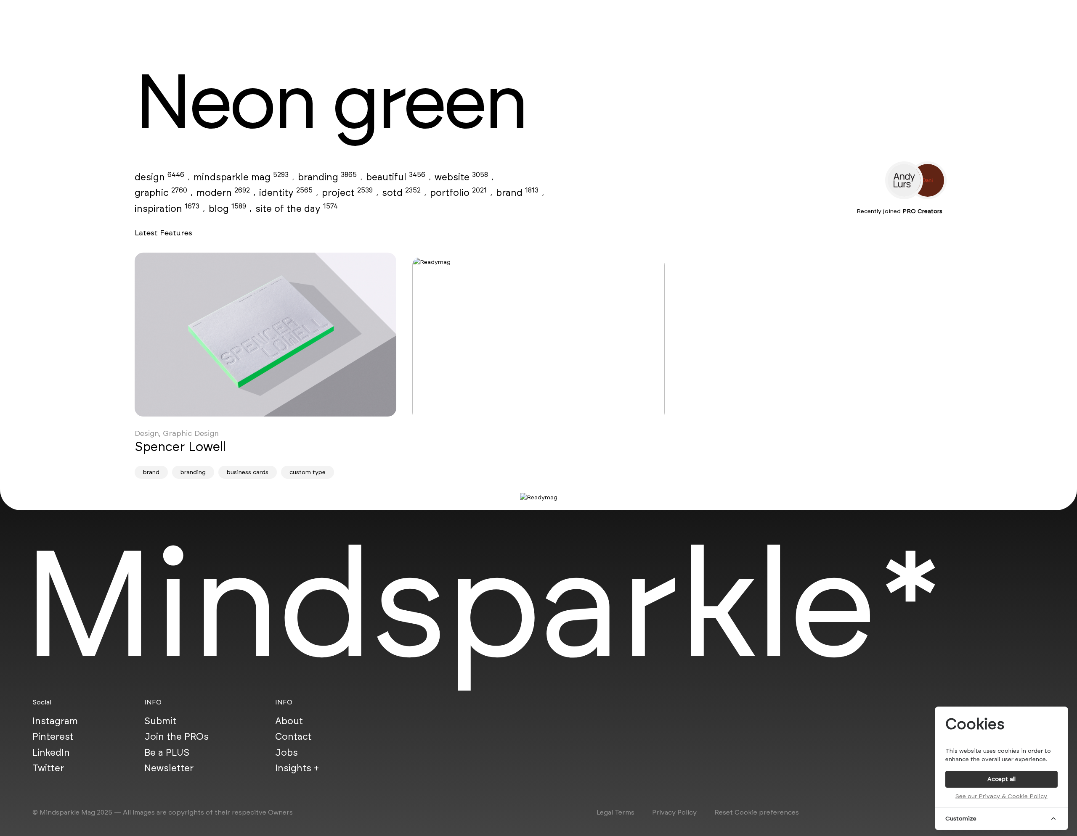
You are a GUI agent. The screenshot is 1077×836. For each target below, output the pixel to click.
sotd (401, 192)
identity (286, 192)
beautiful (395, 176)
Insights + (297, 767)
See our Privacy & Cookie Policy (1001, 796)
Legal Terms (615, 812)
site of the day (296, 208)
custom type (307, 472)
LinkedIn (51, 751)
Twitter (48, 767)
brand (517, 192)
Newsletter (169, 767)
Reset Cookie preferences (756, 812)
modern (223, 192)
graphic (161, 192)
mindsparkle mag (241, 176)
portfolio (458, 192)
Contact (293, 736)
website (461, 176)
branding (327, 176)
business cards (247, 472)
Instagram (55, 720)
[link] (265, 335)
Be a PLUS (166, 751)
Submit (160, 720)
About (289, 720)
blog (227, 208)
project (347, 192)
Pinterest (53, 736)
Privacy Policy (674, 812)
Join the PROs (176, 736)
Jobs (286, 751)
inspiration (167, 208)
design (159, 176)
